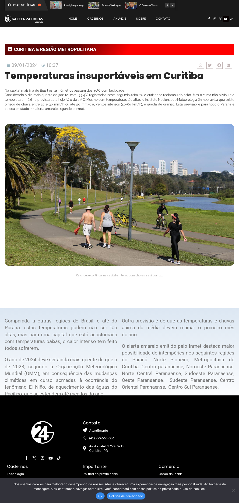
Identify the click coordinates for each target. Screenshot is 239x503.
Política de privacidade (100, 474)
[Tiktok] (231, 19)
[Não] (233, 490)
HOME (73, 18)
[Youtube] (226, 19)
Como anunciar (170, 474)
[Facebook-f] (209, 19)
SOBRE (141, 18)
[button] (200, 65)
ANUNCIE (119, 18)
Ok (100, 496)
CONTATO (163, 18)
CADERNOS (95, 18)
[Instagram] (215, 19)
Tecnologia (15, 474)
